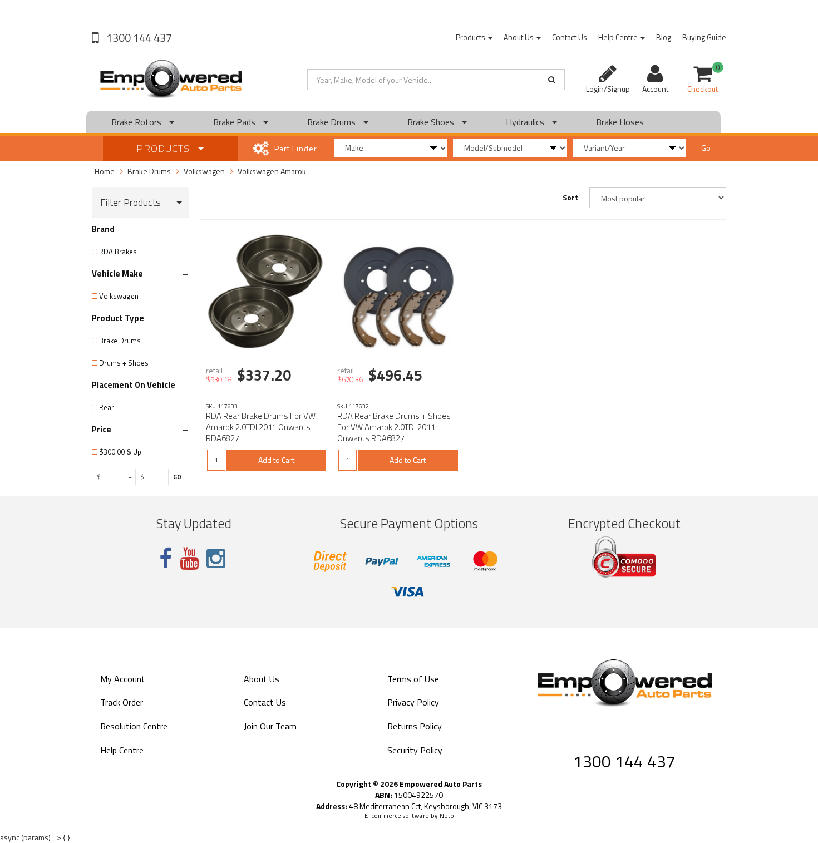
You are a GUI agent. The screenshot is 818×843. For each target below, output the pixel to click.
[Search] (552, 79)
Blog (663, 37)
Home (105, 171)
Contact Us (569, 37)
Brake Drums (332, 122)
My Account (122, 679)
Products (471, 37)
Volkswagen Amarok (272, 171)
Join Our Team (270, 726)
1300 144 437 (138, 37)
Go (706, 148)
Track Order (121, 702)
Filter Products (130, 202)
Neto (447, 815)
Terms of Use (413, 679)
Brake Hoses (620, 122)
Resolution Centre (133, 726)
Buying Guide (704, 37)
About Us (519, 37)
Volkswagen (204, 171)
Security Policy (414, 750)
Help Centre (618, 37)
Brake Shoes (431, 122)
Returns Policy (414, 726)
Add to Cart (276, 460)
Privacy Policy (413, 702)
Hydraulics (526, 122)
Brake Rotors (137, 122)
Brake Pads (235, 122)
